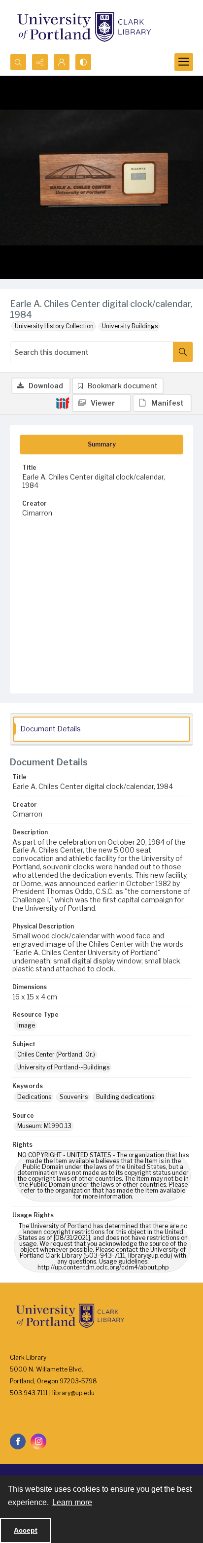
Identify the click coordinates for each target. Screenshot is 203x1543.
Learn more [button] (72, 1502)
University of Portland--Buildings (63, 1067)
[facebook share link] (18, 1441)
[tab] (101, 444)
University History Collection (54, 326)
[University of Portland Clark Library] (84, 27)
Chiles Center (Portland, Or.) (56, 1054)
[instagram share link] (38, 1441)
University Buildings (130, 326)
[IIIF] (62, 402)
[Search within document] (183, 352)
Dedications (34, 1096)
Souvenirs (74, 1096)
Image (26, 1025)
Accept (25, 1530)
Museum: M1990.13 (44, 1126)
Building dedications (125, 1096)
